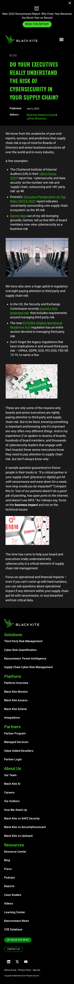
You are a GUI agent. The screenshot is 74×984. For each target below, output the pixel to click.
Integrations (12, 717)
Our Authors (12, 801)
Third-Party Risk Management (23, 641)
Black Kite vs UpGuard (18, 835)
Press (8, 869)
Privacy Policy (24, 970)
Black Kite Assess (16, 700)
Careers (9, 792)
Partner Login (13, 759)
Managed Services (16, 742)
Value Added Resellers (18, 750)
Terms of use (10, 970)
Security (36, 970)
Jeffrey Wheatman (36, 118)
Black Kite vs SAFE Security (22, 818)
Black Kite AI (12, 783)
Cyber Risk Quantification (20, 650)
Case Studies (12, 895)
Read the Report (37, 26)
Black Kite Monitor (16, 691)
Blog (7, 860)
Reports (9, 886)
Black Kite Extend (15, 709)
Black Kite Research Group (41, 114)
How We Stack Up (15, 810)
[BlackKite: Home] (21, 39)
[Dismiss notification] (71, 3)
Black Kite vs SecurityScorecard (25, 827)
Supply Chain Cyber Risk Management (28, 667)
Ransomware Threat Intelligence (25, 658)
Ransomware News (16, 920)
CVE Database (13, 929)
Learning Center (14, 912)
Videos (8, 903)
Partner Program (15, 733)
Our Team (10, 775)
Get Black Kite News (18, 940)
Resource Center (15, 851)
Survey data (18, 216)
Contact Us (13, 949)
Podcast (9, 877)
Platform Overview (16, 683)
